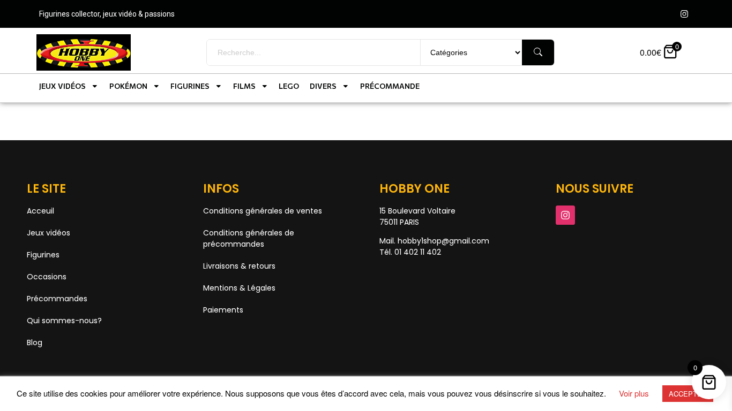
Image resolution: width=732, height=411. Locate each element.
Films (244, 85)
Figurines (190, 85)
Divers (323, 85)
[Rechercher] (538, 52)
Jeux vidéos (62, 85)
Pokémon (128, 85)
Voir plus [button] (634, 393)
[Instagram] (684, 13)
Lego (289, 85)
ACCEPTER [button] (688, 394)
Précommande (390, 85)
